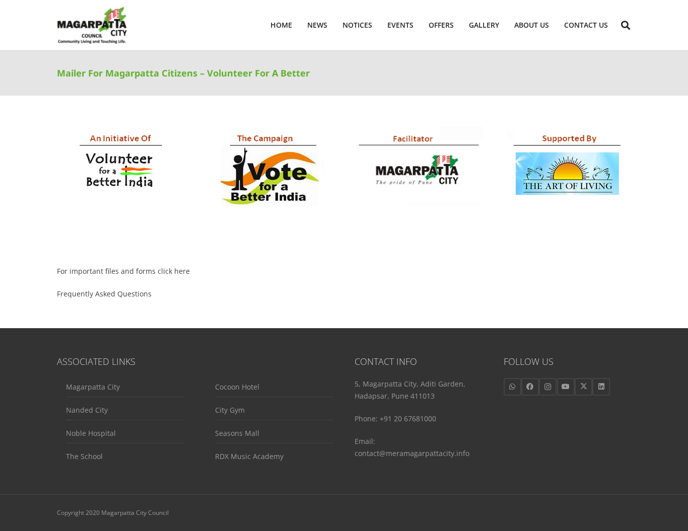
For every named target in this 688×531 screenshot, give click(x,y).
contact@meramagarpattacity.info (412, 453)
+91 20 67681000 (408, 418)
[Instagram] (548, 387)
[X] (583, 387)
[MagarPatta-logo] (91, 25)
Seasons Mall (237, 433)
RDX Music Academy (249, 456)
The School (84, 456)
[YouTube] (566, 387)
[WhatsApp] (512, 387)
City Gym (230, 410)
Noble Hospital (91, 433)
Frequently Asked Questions (104, 293)
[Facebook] (530, 387)
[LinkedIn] (601, 387)
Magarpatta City (93, 387)
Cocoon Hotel (237, 387)
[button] (553, 25)
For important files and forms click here (123, 271)
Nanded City (87, 410)
